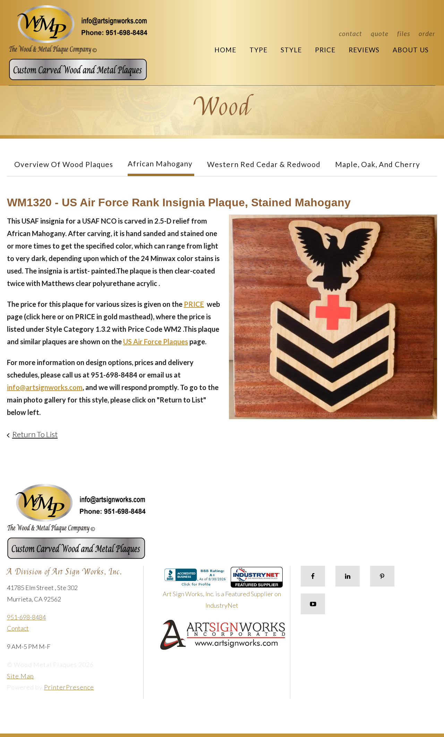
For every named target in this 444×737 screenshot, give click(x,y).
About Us (411, 50)
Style (291, 50)
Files (403, 33)
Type (258, 50)
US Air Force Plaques (155, 341)
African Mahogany (160, 163)
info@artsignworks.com (45, 387)
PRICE (194, 304)
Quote (379, 33)
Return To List (35, 434)
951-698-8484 (26, 617)
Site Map (20, 676)
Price (325, 50)
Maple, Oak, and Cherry (377, 164)
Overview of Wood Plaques (63, 164)
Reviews (364, 50)
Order (427, 33)
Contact (350, 33)
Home (225, 50)
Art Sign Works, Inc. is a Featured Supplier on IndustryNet (222, 599)
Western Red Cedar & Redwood (264, 164)
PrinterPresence (69, 687)
